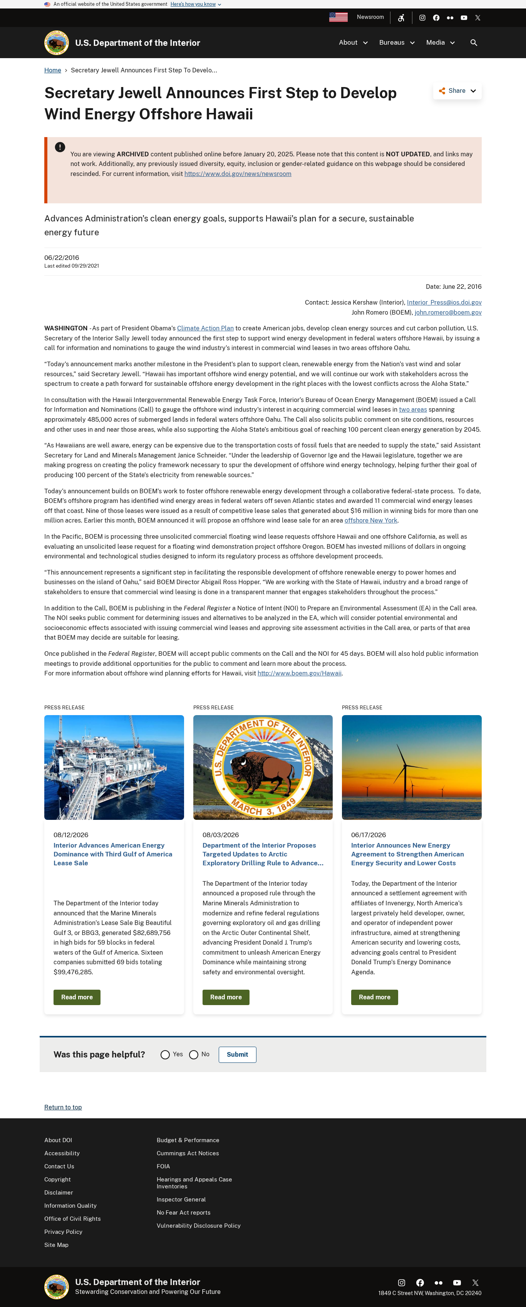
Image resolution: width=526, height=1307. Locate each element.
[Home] (56, 42)
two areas (413, 409)
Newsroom (370, 17)
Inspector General (181, 1199)
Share (457, 90)
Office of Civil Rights (72, 1218)
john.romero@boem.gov (448, 312)
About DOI (58, 1140)
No (205, 1054)
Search (474, 42)
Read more (77, 997)
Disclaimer (58, 1192)
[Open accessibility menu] (401, 18)
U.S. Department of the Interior (137, 43)
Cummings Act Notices (188, 1153)
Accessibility (62, 1153)
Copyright (57, 1179)
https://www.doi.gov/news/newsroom (237, 174)
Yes (178, 1054)
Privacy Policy (63, 1231)
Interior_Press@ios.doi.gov (444, 302)
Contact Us (59, 1166)
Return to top (63, 1107)
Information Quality (70, 1205)
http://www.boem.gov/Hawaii (300, 673)
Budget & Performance (188, 1140)
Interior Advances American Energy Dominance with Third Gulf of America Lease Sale (113, 854)
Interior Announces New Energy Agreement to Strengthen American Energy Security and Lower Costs (407, 854)
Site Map (56, 1245)
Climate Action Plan (205, 328)
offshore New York (371, 520)
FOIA (163, 1166)
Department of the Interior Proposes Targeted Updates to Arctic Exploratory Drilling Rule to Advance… (263, 854)
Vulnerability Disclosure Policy (199, 1225)
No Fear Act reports (184, 1212)
